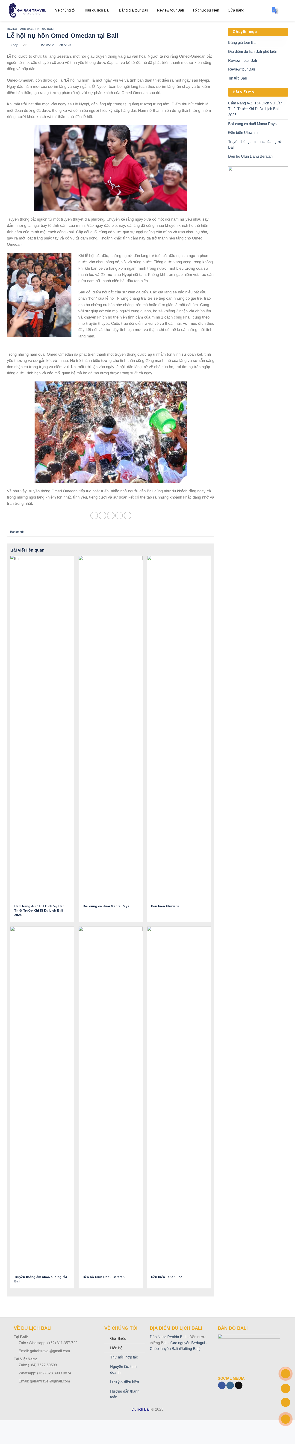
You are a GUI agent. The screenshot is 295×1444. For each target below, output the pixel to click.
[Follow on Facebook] (222, 1385)
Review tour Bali (170, 10)
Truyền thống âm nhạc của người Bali (255, 145)
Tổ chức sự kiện (205, 10)
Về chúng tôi (65, 10)
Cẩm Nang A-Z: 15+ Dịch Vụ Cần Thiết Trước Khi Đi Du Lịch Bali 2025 (255, 109)
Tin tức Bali (44, 28)
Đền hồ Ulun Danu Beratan (250, 156)
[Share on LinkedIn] (127, 515)
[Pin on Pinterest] (119, 515)
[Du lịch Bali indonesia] (27, 10)
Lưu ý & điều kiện (124, 1382)
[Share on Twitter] (102, 515)
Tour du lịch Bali (97, 10)
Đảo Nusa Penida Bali (168, 1337)
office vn (65, 45)
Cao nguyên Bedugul (187, 1343)
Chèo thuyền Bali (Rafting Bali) (175, 1349)
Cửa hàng (236, 10)
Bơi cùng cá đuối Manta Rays (252, 124)
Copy (14, 45)
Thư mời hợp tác (124, 1357)
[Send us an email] (238, 1385)
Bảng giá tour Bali (133, 10)
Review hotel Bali (242, 60)
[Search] (286, 10)
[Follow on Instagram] (230, 1385)
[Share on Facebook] (94, 515)
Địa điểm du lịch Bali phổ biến (252, 51)
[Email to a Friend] (111, 515)
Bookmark (16, 532)
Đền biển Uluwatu (243, 133)
